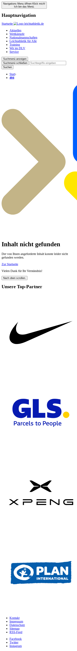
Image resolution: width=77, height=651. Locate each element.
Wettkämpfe (16, 34)
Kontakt (14, 618)
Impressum (16, 621)
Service (14, 51)
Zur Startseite (10, 264)
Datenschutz (17, 625)
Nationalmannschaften (23, 37)
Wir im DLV (17, 48)
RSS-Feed (15, 632)
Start (12, 74)
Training (14, 44)
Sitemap (14, 628)
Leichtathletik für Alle (23, 41)
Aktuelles (15, 30)
